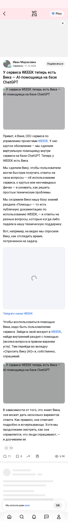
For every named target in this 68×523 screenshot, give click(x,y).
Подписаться (55, 63)
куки (27, 505)
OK (58, 505)
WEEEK (43, 141)
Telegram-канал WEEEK (18, 313)
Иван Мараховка (24, 62)
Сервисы (18, 65)
